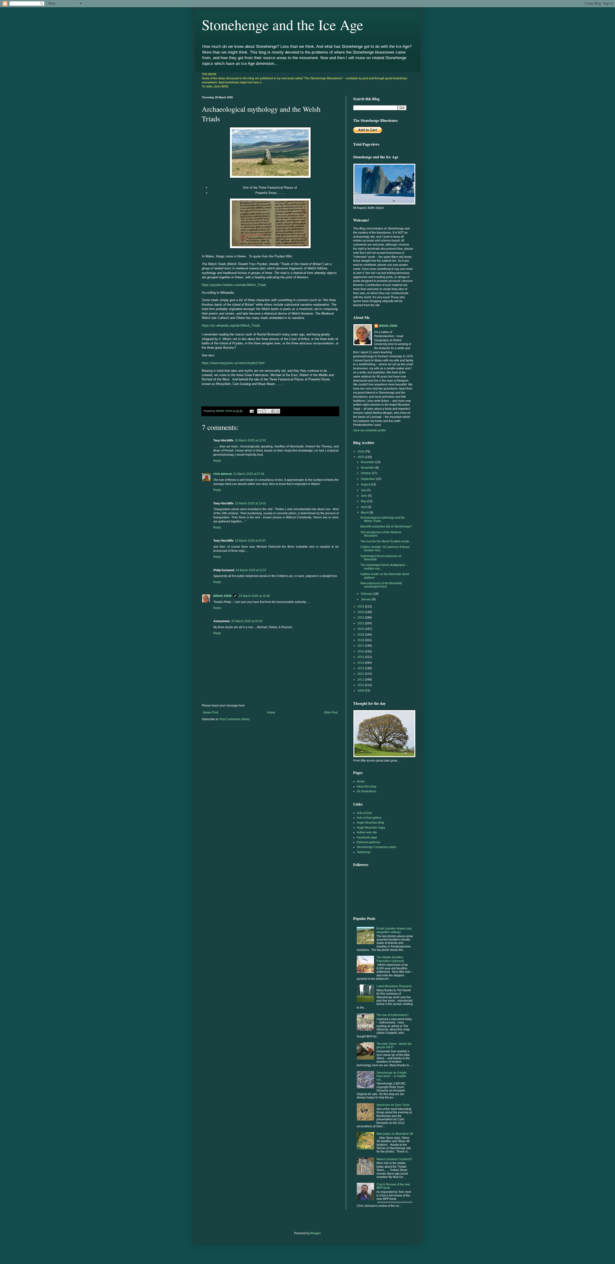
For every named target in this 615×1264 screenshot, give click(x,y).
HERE (224, 86)
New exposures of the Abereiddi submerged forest (381, 585)
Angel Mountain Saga (371, 827)
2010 (361, 685)
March (365, 512)
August (366, 484)
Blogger (315, 1233)
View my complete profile (369, 430)
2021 (361, 623)
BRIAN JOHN (222, 596)
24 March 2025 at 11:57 (251, 570)
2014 (361, 662)
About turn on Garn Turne (393, 1105)
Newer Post (210, 712)
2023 (361, 612)
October (366, 473)
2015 (361, 657)
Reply (217, 460)
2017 (361, 645)
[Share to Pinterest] (277, 411)
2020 (361, 629)
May (364, 501)
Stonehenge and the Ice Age (282, 24)
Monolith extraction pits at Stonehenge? (386, 526)
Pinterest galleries (368, 842)
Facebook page (367, 837)
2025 (361, 457)
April (364, 507)
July (364, 490)
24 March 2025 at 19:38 (254, 596)
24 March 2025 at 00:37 (250, 540)
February (367, 593)
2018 (361, 640)
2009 (361, 690)
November (368, 467)
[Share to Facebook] (273, 411)
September (368, 479)
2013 (361, 668)
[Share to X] (268, 411)
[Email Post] (251, 410)
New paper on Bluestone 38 (394, 1133)
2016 (361, 651)
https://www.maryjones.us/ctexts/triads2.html (233, 363)
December (368, 462)
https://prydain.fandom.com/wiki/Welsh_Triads (234, 285)
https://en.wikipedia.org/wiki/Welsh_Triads (231, 325)
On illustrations (366, 791)
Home (271, 712)
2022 (361, 617)
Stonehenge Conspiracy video (376, 847)
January (366, 599)
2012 (361, 673)
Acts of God (364, 813)
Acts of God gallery (369, 817)
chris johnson (222, 474)
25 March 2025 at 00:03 (246, 621)
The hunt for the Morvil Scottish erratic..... (386, 541)
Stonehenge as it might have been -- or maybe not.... (391, 1076)
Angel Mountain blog (370, 822)
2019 (361, 634)
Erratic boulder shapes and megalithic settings (394, 930)
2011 (361, 679)
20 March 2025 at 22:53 (250, 440)
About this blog (366, 786)
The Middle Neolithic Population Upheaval (390, 959)
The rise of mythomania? (392, 1015)
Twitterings (364, 852)
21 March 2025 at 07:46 (248, 474)
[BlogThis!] (264, 411)
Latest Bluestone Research (394, 986)
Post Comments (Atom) (235, 719)
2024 (361, 606)
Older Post (331, 712)
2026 (361, 451)
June (364, 495)
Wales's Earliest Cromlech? (394, 1159)
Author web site (367, 832)
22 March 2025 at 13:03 (250, 503)
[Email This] (259, 411)
